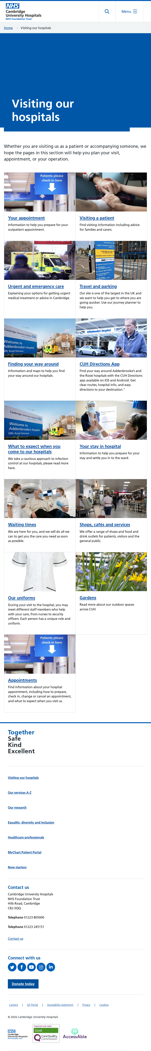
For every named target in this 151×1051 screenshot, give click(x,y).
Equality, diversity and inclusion (31, 822)
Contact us (15, 939)
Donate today (23, 984)
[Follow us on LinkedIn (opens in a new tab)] (51, 967)
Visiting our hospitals (23, 778)
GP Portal (32, 1005)
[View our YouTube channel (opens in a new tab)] (32, 967)
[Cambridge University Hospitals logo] (23, 11)
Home (8, 28)
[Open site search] (107, 11)
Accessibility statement (60, 1005)
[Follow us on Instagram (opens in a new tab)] (41, 967)
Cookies (104, 1005)
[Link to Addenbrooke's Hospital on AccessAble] (75, 1033)
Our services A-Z (19, 793)
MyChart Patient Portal (24, 852)
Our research (17, 807)
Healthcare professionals (26, 837)
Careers (13, 1005)
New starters (17, 867)
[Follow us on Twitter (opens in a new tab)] (12, 967)
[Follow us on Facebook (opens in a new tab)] (22, 967)
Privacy (86, 1005)
